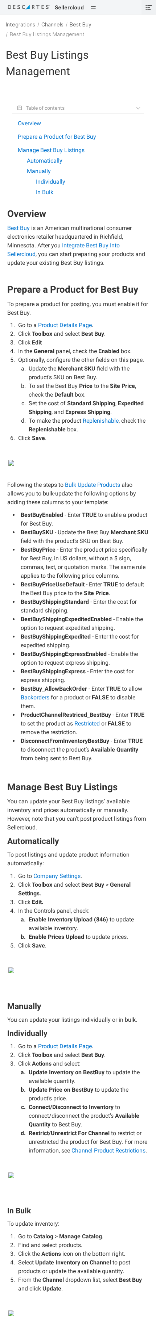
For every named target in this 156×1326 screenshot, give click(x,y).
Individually (50, 181)
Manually (39, 171)
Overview (29, 123)
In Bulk (44, 192)
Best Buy (80, 24)
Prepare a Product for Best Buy (57, 136)
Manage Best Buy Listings (51, 150)
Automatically (44, 160)
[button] (93, 7)
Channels (52, 24)
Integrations (20, 24)
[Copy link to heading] (49, 215)
